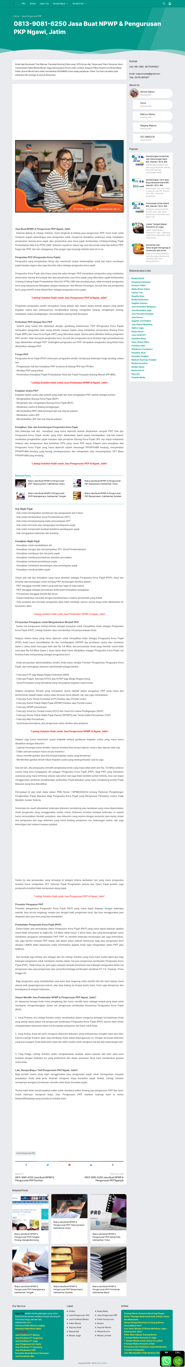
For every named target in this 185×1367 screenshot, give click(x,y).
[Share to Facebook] (26, 1164)
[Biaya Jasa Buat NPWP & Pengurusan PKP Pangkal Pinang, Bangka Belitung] (30, 1212)
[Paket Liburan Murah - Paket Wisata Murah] (14, 3)
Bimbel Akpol (59, 3)
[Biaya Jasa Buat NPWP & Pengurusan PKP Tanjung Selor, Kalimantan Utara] (20, 483)
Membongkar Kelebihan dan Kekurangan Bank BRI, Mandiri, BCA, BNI (157, 159)
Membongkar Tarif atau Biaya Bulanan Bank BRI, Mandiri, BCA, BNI (157, 182)
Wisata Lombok (104, 1335)
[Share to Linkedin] (91, 1164)
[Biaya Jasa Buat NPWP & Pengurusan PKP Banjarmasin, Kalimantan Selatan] (77, 496)
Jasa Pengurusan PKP (26, 1153)
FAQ (23, 3)
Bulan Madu (102, 1311)
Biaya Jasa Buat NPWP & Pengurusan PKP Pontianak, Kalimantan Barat (106, 1289)
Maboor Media (102, 1363)
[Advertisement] (69, 106)
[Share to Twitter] (48, 1164)
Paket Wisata (75, 1323)
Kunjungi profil (145, 95)
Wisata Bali (74, 1331)
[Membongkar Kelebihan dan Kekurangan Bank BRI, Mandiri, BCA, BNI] (138, 160)
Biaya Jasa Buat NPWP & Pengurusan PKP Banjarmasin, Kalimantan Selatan (103, 495)
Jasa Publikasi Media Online (79, 1319)
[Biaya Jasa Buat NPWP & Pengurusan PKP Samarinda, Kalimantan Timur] (77, 483)
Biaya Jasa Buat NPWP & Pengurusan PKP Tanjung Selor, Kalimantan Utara (46, 482)
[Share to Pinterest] (69, 1164)
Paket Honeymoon (105, 1319)
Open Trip (44, 3)
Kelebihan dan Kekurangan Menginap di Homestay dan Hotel (158, 248)
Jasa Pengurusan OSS (79, 1315)
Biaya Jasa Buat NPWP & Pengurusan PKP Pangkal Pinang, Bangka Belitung (26, 1237)
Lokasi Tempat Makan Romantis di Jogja (156, 225)
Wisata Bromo (103, 1331)
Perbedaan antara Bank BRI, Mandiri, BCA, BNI (157, 204)
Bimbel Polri (78, 3)
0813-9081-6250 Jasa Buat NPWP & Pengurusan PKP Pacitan (34, 1179)
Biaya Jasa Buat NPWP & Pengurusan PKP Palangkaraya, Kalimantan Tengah (47, 495)
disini (28, 1322)
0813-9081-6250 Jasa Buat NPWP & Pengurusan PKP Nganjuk (104, 1179)
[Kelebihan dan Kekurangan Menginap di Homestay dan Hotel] (138, 249)
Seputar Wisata (104, 1327)
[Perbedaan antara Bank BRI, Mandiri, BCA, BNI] (138, 207)
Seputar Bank (75, 1327)
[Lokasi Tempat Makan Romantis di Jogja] (138, 228)
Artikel (33, 3)
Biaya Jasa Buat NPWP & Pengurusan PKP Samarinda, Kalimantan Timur (103, 482)
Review (100, 1323)
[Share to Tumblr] (113, 1164)
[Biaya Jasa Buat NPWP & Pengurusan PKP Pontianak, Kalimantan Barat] (108, 1265)
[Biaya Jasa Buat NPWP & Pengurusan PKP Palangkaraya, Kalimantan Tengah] (20, 496)
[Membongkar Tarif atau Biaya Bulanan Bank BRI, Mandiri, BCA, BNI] (138, 183)
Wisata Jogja (75, 1335)
